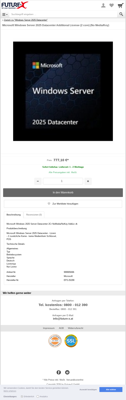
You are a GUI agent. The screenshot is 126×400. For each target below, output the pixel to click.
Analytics (44, 396)
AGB (61, 328)
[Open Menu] (5, 14)
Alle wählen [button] (111, 390)
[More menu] (103, 5)
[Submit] (121, 14)
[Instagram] (67, 372)
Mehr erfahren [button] (10, 391)
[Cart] (120, 5)
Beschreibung (14, 214)
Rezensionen (34, 214)
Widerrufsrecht (75, 328)
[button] (63, 204)
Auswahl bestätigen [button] (88, 390)
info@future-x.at (63, 318)
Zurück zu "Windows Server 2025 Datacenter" (26, 20)
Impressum (49, 328)
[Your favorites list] (111, 5)
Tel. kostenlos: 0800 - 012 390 (63, 305)
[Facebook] (58, 372)
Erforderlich (29, 396)
